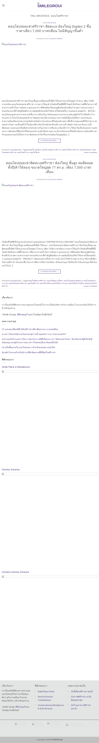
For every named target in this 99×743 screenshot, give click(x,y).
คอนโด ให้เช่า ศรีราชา (70, 150)
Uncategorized (49, 23)
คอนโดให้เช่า (35, 152)
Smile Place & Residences (16, 367)
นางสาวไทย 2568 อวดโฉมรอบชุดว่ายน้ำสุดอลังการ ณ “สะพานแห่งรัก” (34, 334)
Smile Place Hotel (46, 691)
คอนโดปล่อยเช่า (86, 150)
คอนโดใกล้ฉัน (45, 283)
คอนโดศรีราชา (23, 152)
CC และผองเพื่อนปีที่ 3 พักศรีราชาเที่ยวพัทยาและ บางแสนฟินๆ (30, 329)
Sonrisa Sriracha (11, 469)
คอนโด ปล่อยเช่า (35, 150)
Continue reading (49, 140)
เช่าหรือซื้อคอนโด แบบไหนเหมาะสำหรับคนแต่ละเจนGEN (28, 347)
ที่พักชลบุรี (22, 314)
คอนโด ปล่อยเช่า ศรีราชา (51, 150)
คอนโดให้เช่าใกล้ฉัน (76, 283)
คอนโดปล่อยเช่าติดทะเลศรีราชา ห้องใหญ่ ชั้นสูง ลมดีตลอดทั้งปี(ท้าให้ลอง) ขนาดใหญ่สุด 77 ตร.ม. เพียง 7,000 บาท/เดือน (49, 167)
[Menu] (3, 5)
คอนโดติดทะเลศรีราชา (37, 281)
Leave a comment (90, 152)
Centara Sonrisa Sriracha (15, 572)
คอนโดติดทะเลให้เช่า (55, 281)
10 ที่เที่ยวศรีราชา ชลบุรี (82, 691)
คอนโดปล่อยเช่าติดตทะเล (73, 281)
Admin (59, 38)
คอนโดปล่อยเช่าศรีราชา (18, 283)
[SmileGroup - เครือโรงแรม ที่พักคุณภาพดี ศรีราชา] (49, 5)
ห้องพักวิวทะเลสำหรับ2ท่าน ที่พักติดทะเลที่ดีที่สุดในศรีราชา (29, 352)
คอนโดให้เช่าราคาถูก (59, 283)
